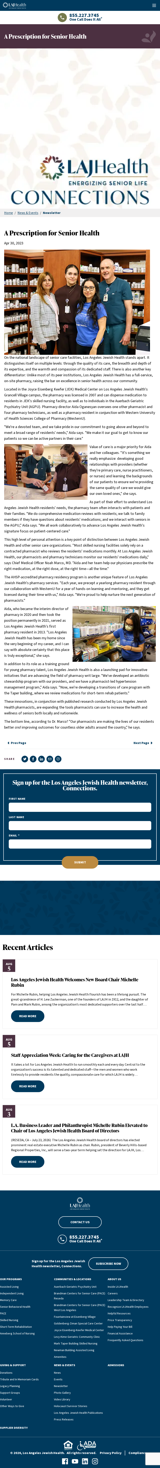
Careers (113, 1293)
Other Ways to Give (12, 1406)
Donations (6, 1373)
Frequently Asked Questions (125, 1340)
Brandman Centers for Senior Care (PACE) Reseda (79, 1296)
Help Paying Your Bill (120, 1327)
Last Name (16, 817)
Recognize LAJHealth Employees (128, 1307)
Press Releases (64, 1419)
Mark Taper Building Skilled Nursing (76, 1344)
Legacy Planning (10, 1386)
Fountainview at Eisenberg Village (75, 1317)
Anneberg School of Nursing (17, 1334)
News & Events (28, 213)
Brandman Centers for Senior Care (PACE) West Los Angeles (79, 1307)
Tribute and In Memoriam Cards (19, 1379)
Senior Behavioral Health (15, 1307)
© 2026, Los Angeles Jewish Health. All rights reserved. (53, 1453)
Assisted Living (9, 1287)
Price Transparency (120, 1320)
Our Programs (11, 1279)
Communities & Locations (72, 1279)
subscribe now (108, 1263)
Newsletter (61, 1386)
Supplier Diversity (14, 1428)
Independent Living (12, 1293)
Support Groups (10, 1393)
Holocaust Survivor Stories (70, 1406)
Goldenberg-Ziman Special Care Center (78, 1323)
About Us (114, 1279)
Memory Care (8, 1300)
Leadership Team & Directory (126, 1300)
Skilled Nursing (9, 1320)
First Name (17, 799)
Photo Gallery (62, 1393)
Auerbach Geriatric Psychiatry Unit (75, 1287)
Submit (80, 862)
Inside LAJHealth (118, 1287)
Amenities (60, 1357)
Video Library (62, 1399)
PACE (3, 1313)
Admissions (116, 1365)
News (57, 1373)
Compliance (138, 1453)
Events (58, 1379)
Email (13, 836)
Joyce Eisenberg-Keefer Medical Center (79, 1330)
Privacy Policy (110, 1453)
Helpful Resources (119, 1313)
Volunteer (6, 1399)
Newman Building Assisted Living (74, 1350)
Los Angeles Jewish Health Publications (78, 1413)
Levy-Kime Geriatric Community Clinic (77, 1337)
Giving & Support (13, 1365)
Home (8, 213)
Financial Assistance (120, 1334)
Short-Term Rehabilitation (16, 1327)
